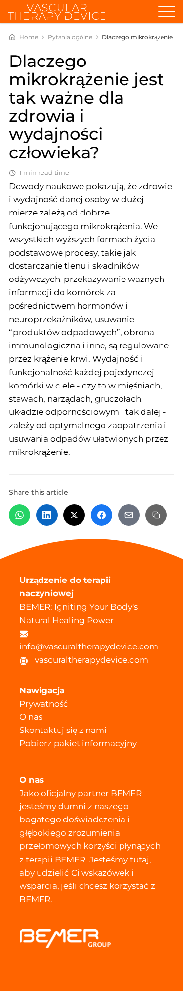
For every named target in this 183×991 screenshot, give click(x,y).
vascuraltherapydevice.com (91, 660)
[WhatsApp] (19, 515)
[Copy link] (156, 515)
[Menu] (166, 12)
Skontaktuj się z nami (63, 730)
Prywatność (44, 704)
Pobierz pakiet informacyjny (78, 743)
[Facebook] (101, 515)
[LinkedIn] (47, 515)
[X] (74, 515)
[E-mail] (129, 515)
